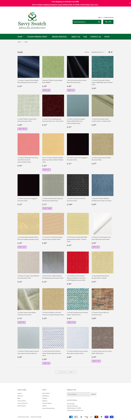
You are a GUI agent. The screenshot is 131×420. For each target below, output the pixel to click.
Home (19, 42)
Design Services (59, 37)
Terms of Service (22, 403)
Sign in (100, 17)
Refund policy (22, 406)
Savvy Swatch (25, 417)
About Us (75, 37)
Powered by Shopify (36, 417)
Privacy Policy (22, 401)
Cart (110, 22)
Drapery (44, 398)
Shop (20, 37)
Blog (19, 398)
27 (71, 372)
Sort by (87, 52)
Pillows (44, 406)
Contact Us (95, 37)
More (106, 37)
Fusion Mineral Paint (37, 37)
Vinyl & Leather (46, 403)
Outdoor (44, 401)
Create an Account (108, 17)
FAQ (85, 37)
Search (20, 393)
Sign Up (93, 394)
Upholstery (45, 396)
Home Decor (46, 393)
